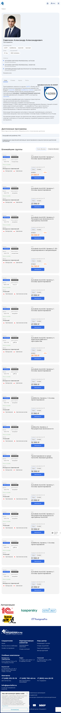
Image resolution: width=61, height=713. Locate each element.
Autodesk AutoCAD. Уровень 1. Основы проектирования (42, 158)
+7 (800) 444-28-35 (45, 678)
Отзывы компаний (24, 649)
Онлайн (39, 169)
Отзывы (12, 80)
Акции (3, 643)
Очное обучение (41, 149)
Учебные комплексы (11, 655)
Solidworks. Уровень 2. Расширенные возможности (42, 428)
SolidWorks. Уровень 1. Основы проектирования (42, 399)
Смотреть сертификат (10, 62)
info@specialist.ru (9, 685)
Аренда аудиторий (42, 650)
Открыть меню (58, 3)
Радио (21, 658)
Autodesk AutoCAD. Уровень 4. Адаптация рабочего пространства (43, 339)
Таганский (6, 291)
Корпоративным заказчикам (24, 646)
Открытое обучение (53, 149)
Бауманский (5, 666)
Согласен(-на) (15, 709)
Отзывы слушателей (43, 645)
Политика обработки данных (56, 533)
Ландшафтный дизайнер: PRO (11, 135)
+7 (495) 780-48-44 (27, 678)
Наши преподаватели (43, 648)
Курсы (20, 80)
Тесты (27, 80)
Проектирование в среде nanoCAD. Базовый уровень (42, 457)
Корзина (47, 3)
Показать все (7, 73)
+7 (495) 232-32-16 (9, 678)
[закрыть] (60, 533)
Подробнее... (5, 705)
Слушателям (7, 641)
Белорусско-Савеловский (11, 168)
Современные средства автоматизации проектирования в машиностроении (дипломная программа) (29, 140)
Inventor (31, 90)
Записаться (37, 178)
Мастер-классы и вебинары (9, 645)
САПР (28, 86)
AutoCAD (12, 90)
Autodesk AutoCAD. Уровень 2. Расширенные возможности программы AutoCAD (42, 219)
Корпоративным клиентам (26, 642)
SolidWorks (24, 90)
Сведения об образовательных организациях (32, 692)
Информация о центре (43, 643)
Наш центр (42, 641)
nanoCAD (6, 96)
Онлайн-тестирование (8, 648)
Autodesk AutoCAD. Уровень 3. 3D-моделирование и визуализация (44, 249)
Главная (4, 8)
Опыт (5, 80)
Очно (33, 169)
